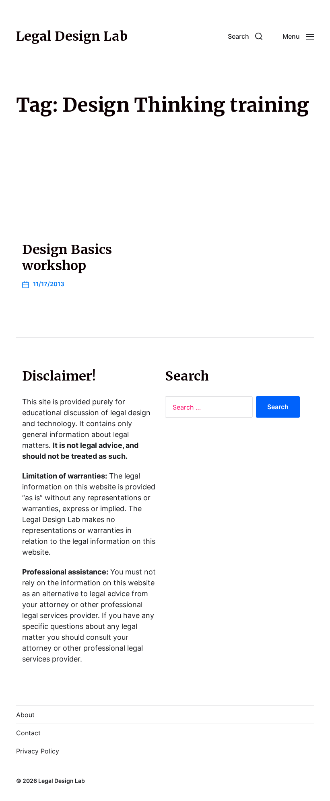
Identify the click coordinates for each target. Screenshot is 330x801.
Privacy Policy (37, 751)
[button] (245, 36)
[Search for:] (207, 408)
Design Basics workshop (67, 257)
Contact (28, 733)
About (25, 715)
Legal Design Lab (72, 36)
